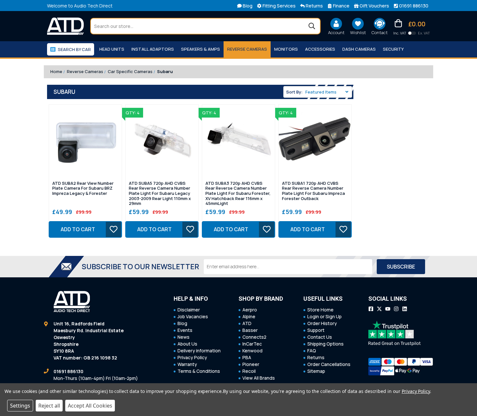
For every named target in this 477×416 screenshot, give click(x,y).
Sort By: (294, 92)
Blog (182, 323)
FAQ (311, 350)
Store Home (320, 310)
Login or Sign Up (324, 316)
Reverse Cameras (247, 49)
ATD (246, 323)
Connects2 (254, 337)
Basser (250, 330)
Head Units (111, 49)
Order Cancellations (328, 364)
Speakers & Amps (200, 49)
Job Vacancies (192, 316)
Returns (315, 357)
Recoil (249, 371)
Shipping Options (325, 344)
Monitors (286, 49)
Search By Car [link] (74, 49)
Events (184, 330)
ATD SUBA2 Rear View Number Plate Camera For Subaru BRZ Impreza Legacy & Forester (83, 188)
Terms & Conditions (198, 371)
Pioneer (250, 364)
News (183, 337)
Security (393, 49)
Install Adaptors (152, 49)
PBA (246, 357)
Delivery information (199, 350)
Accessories (320, 49)
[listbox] (328, 91)
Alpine (248, 316)
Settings (20, 405)
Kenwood (252, 350)
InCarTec (252, 344)
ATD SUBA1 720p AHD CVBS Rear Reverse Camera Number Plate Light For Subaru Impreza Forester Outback (313, 191)
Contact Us (319, 337)
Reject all (49, 405)
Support (315, 330)
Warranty (187, 364)
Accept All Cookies (90, 405)
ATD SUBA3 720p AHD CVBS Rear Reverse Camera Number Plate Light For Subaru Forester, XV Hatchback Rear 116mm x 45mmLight (238, 193)
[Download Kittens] (412, 33)
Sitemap (316, 371)
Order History (322, 323)
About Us (187, 344)
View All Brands (258, 378)
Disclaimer (188, 310)
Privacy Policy (192, 357)
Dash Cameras (359, 49)
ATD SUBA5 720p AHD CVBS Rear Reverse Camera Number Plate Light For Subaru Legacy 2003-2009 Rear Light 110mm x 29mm (160, 193)
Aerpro (249, 310)
